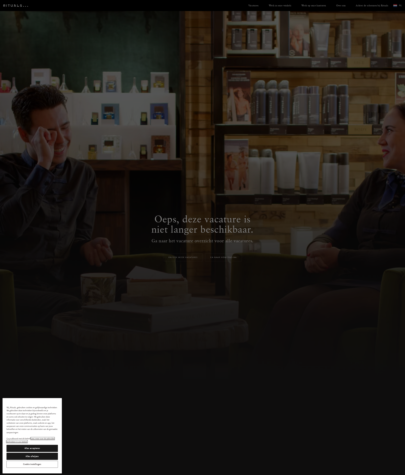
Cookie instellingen (32, 464)
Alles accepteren (32, 448)
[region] (32, 435)
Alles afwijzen (32, 456)
